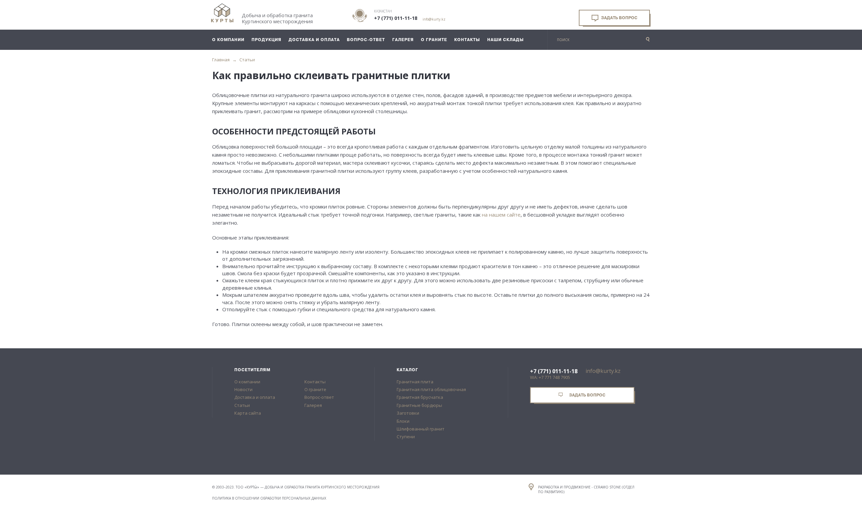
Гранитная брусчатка (420, 397)
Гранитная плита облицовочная (431, 389)
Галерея (313, 405)
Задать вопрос (618, 18)
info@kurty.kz (434, 19)
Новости (243, 389)
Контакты (315, 382)
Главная (221, 60)
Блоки (403, 421)
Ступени (406, 437)
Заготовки (408, 413)
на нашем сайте (501, 214)
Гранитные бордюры (419, 405)
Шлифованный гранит (420, 429)
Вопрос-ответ (319, 397)
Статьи (247, 60)
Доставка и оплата (254, 397)
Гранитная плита (415, 382)
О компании (247, 382)
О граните (315, 389)
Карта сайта (247, 413)
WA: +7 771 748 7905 (550, 377)
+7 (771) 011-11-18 (395, 18)
